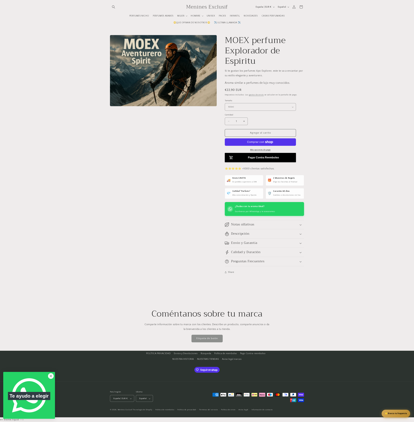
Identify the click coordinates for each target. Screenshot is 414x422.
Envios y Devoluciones (186, 353)
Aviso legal (243, 410)
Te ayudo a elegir (29, 396)
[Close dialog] (51, 376)
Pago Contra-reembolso (253, 353)
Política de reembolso (225, 353)
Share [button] (231, 272)
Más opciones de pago (260, 150)
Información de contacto (262, 410)
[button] (113, 7)
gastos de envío (256, 95)
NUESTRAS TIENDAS (208, 359)
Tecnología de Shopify (142, 410)
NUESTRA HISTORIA (183, 359)
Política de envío (228, 410)
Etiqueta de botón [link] (207, 338)
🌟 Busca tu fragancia (396, 413)
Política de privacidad (186, 410)
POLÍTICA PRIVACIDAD (158, 353)
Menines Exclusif (125, 410)
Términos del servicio (208, 410)
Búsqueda (206, 353)
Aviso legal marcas (232, 359)
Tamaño (228, 100)
